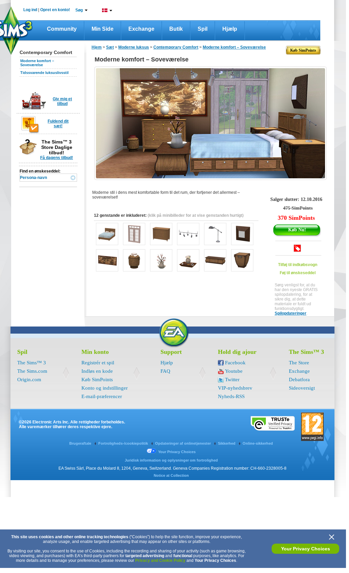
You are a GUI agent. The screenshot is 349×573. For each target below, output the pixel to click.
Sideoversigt (302, 388)
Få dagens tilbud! (56, 157)
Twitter (232, 379)
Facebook (235, 362)
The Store (299, 362)
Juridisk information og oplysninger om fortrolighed (171, 460)
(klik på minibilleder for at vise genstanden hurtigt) (196, 215)
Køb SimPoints (97, 379)
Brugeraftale (80, 443)
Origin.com (29, 379)
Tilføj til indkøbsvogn (297, 264)
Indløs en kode (97, 371)
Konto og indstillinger (104, 388)
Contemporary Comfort (175, 47)
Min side (103, 29)
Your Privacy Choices (305, 548)
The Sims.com (32, 371)
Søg (79, 10)
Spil (202, 29)
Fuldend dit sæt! (58, 123)
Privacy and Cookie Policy (160, 560)
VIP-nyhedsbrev (235, 388)
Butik (176, 29)
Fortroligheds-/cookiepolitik (123, 443)
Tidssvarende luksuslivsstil (44, 73)
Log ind (30, 9)
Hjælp (229, 29)
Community (62, 29)
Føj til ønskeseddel (298, 272)
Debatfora (299, 379)
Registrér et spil (97, 362)
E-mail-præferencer (101, 396)
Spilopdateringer (290, 313)
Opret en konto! (55, 9)
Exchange (141, 29)
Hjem (97, 47)
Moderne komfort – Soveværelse (37, 63)
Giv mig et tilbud (62, 101)
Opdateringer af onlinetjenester (183, 443)
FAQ (165, 371)
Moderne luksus (133, 47)
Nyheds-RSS (231, 396)
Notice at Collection (171, 475)
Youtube (234, 371)
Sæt (110, 47)
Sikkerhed (227, 443)
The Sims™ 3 (31, 362)
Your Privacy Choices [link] (177, 452)
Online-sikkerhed (258, 443)
